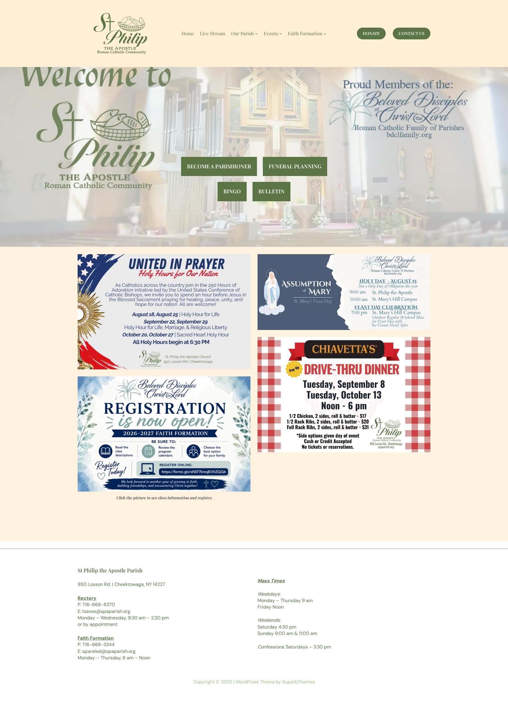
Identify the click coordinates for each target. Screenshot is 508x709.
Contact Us (412, 33)
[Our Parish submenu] (256, 33)
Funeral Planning (295, 166)
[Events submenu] (280, 33)
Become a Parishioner (219, 166)
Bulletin (271, 191)
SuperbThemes (298, 682)
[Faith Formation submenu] (325, 33)
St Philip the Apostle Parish (110, 570)
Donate (371, 33)
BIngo (232, 191)
